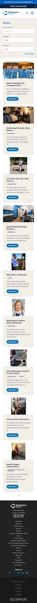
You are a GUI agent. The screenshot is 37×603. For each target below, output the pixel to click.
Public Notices (18, 526)
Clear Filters (29, 54)
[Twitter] (14, 573)
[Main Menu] (32, 13)
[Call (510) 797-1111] (27, 13)
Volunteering (18, 538)
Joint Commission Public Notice (18, 543)
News (18, 558)
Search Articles (8, 27)
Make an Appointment (18, 540)
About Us (19, 524)
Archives (6, 45)
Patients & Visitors (18, 553)
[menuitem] (18, 585)
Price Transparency (18, 562)
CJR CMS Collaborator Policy (18, 533)
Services (18, 528)
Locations (18, 521)
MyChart (18, 555)
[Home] (11, 13)
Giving (18, 536)
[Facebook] (10, 573)
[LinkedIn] (23, 573)
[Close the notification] (35, 2)
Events (18, 550)
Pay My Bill (18, 560)
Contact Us (18, 565)
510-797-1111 (18, 517)
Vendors (18, 548)
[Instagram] (18, 573)
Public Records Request (18, 545)
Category (6, 36)
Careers (18, 531)
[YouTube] (27, 573)
